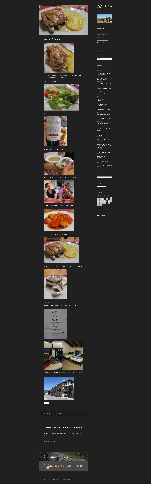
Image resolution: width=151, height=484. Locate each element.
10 (100, 201)
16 (98, 203)
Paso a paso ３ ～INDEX (102, 37)
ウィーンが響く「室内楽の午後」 (104, 161)
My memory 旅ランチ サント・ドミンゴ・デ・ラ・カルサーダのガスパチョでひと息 (104, 146)
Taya (53, 413)
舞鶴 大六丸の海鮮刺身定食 (103, 114)
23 (98, 205)
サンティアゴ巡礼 (59, 413)
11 (102, 201)
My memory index (101, 28)
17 (100, 203)
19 (104, 203)
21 (108, 203)
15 (110, 201)
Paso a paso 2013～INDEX (103, 42)
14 (108, 201)
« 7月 (100, 208)
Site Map (99, 51)
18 (102, 203)
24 (100, 205)
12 (104, 201)
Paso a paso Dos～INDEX (102, 39)
